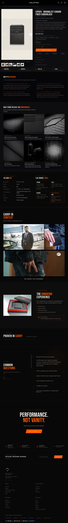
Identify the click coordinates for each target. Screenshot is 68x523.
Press (36, 504)
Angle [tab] (11, 61)
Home (4, 6)
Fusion (36, 490)
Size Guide (7, 507)
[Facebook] (9, 480)
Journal (7, 505)
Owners (37, 505)
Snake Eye (37, 488)
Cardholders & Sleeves (10, 490)
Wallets (6, 488)
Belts (6, 493)
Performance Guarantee (40, 509)
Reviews (37, 507)
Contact (37, 502)
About (36, 500)
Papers (6, 504)
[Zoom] (31, 11)
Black (38, 42)
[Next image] (30, 34)
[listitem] (3, 65)
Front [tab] (6, 61)
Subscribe (58, 456)
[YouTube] (11, 480)
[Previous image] (3, 34)
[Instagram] (6, 480)
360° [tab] (28, 61)
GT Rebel (10, 6)
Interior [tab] (17, 61)
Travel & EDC (8, 491)
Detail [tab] (23, 61)
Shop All (7, 486)
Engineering (8, 502)
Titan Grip (37, 491)
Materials (7, 500)
